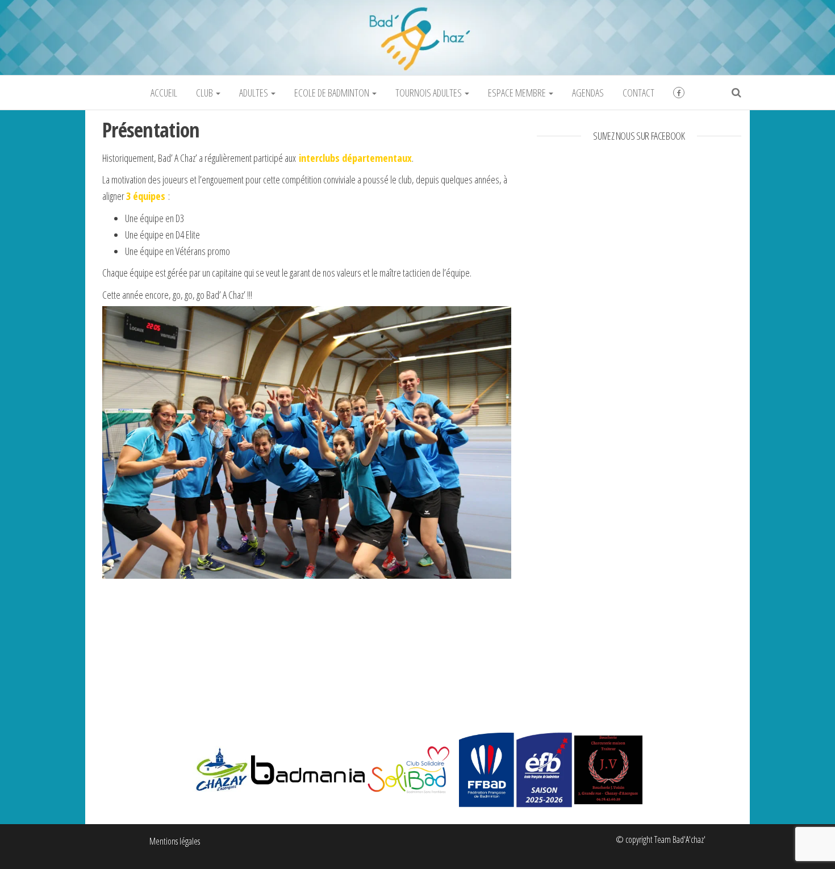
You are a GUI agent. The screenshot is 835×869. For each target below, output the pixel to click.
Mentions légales (174, 841)
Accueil (164, 92)
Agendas (588, 92)
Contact (638, 92)
